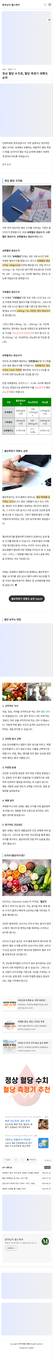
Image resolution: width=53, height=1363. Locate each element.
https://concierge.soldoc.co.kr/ (19, 1135)
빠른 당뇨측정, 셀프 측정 (17, 1120)
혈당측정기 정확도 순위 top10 (26, 598)
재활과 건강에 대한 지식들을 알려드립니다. (21, 1243)
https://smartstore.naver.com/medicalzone (24, 1117)
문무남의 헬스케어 (11, 4)
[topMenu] (49, 4)
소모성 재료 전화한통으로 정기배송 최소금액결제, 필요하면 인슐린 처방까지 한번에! (19, 1144)
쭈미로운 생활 (24, 1344)
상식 (4, 69)
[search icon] (45, 4)
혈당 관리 (45, 711)
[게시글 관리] (22, 1159)
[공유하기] (15, 1159)
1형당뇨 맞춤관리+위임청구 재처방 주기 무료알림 (19, 1139)
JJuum (31, 1347)
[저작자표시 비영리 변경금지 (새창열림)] (47, 1160)
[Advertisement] (26, 38)
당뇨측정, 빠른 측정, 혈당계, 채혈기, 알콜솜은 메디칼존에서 (18, 1125)
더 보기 (47, 1167)
